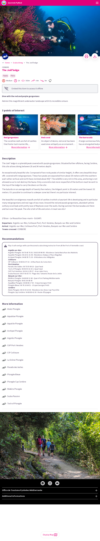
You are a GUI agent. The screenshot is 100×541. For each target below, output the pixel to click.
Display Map (48, 534)
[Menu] (97, 2)
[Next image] (97, 28)
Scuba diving (18, 63)
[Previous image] (3, 28)
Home (7, 63)
